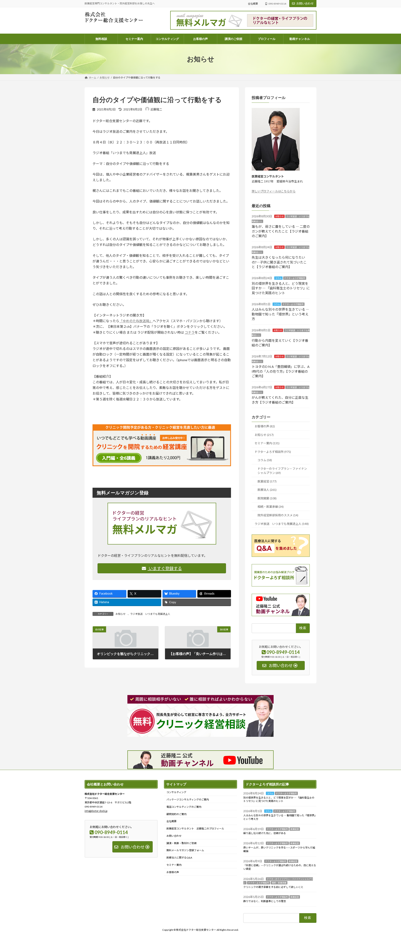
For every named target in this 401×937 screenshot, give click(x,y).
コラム (278, 278)
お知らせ (120, 613)
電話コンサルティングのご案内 (183, 806)
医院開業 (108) (267, 498)
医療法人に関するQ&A (179, 857)
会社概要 (253, 3)
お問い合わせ (305, 3)
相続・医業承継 (279, 882)
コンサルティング (176, 792)
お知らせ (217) (264, 435)
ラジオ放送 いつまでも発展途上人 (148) (282, 523)
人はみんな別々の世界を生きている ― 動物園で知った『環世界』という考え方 (280, 314)
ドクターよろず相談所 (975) (273, 451)
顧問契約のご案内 (176, 814)
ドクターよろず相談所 (294, 278)
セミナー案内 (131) (267, 443)
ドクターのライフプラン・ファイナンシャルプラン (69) (282, 471)
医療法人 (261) (267, 489)
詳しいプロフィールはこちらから (274, 191)
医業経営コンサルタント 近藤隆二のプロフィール (195, 828)
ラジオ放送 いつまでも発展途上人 (150, 613)
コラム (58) (265, 460)
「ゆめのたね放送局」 (136, 321)
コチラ (190, 332)
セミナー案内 (173, 864)
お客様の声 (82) (265, 426)
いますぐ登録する (165, 568)
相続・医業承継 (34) (271, 506)
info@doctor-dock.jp (96, 810)
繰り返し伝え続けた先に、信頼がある (264, 833)
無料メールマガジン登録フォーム (185, 850)
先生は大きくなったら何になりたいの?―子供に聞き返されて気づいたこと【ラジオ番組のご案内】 (279, 262)
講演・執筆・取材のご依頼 (181, 843)
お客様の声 (172, 872)
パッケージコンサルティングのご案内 (187, 799)
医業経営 (295, 829)
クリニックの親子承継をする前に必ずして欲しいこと (273, 887)
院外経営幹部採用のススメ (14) (278, 515)
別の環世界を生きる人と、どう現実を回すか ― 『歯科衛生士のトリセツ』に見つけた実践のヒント (281, 288)
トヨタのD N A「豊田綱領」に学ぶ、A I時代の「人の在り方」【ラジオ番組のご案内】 (281, 371)
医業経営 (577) (267, 481)
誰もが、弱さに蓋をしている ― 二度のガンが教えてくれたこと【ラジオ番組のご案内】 (281, 231)
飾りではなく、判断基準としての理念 (264, 901)
